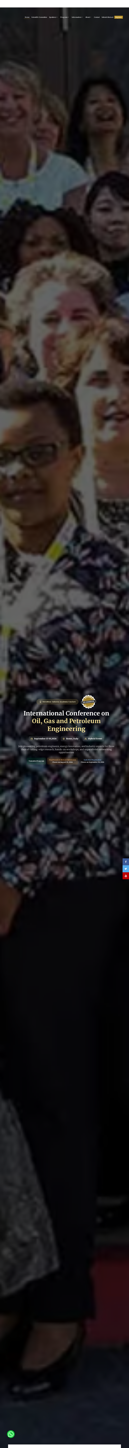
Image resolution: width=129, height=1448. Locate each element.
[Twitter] (126, 868)
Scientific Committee (39, 17)
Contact (97, 17)
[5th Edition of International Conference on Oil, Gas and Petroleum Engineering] (18, 4)
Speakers (52, 17)
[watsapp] (11, 1434)
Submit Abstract (107, 17)
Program (63, 17)
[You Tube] (126, 875)
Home (27, 17)
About (87, 17)
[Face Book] (126, 861)
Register (118, 17)
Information (76, 17)
